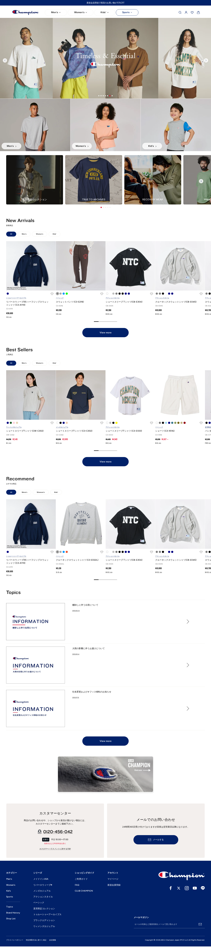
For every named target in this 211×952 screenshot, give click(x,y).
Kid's (8, 891)
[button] (101, 207)
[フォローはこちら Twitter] (179, 888)
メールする (158, 840)
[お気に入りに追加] (52, 294)
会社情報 (52, 940)
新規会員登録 (114, 885)
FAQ (77, 885)
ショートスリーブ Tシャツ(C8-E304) (124, 302)
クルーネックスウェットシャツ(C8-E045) (175, 302)
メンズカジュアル (62, 427)
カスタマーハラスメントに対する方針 (55, 849)
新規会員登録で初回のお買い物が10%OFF (105, 3)
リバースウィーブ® (42, 885)
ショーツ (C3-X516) (165, 431)
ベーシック (60, 298)
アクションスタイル (113, 298)
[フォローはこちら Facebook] (171, 888)
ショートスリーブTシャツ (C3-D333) (124, 431)
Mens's (24, 492)
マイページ (113, 879)
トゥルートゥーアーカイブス (16, 298)
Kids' (103, 12)
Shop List (11, 918)
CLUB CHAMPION (84, 891)
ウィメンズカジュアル (14, 427)
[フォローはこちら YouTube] (195, 888)
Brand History (13, 912)
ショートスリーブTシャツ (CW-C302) (25, 431)
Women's (79, 12)
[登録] (200, 924)
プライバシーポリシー (14, 940)
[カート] (198, 12)
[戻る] (5, 60)
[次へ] (206, 60)
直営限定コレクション (44, 908)
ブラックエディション (44, 920)
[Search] (180, 12)
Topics (9, 906)
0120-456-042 (58, 832)
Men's (54, 12)
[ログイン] (186, 12)
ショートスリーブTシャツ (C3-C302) (74, 431)
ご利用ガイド (81, 879)
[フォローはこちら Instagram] (187, 888)
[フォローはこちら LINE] (203, 888)
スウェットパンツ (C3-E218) (70, 302)
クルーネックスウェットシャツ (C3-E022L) (77, 560)
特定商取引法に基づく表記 (36, 940)
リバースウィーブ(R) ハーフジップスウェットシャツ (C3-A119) (27, 303)
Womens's (41, 492)
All (11, 234)
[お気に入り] (192, 12)
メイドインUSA (40, 879)
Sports (126, 12)
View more (106, 332)
